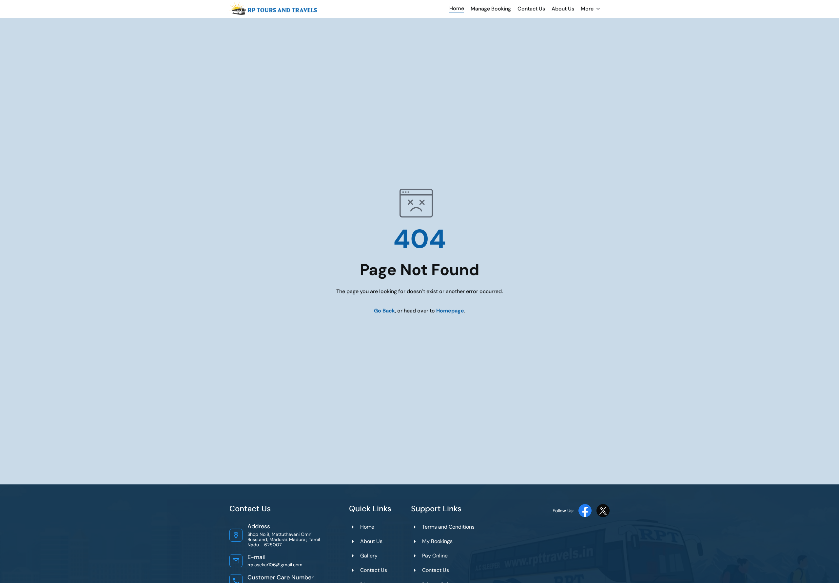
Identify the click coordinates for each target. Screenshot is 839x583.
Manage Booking (491, 8)
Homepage (450, 310)
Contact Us (531, 8)
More (587, 9)
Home (456, 8)
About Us (563, 8)
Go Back (384, 310)
